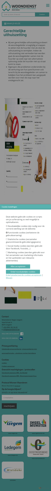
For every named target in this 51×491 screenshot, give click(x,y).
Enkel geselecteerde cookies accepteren (24, 275)
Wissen (9, 278)
